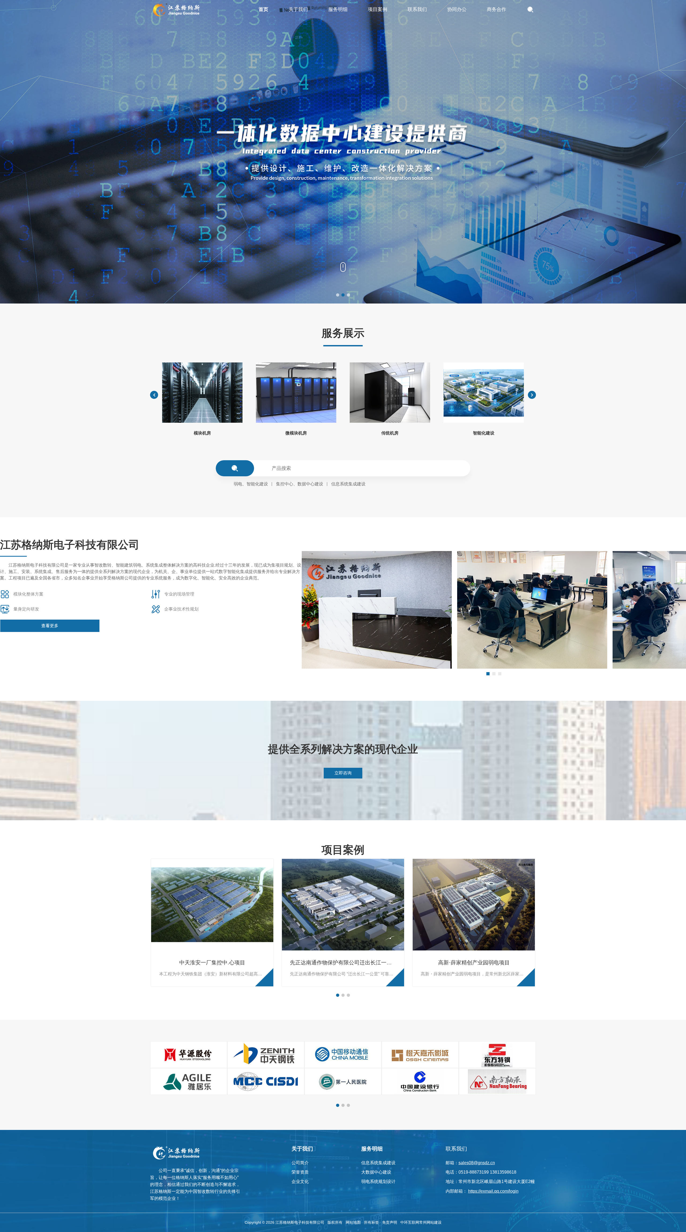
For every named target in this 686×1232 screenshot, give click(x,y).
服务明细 (372, 1149)
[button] (337, 295)
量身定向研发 (26, 609)
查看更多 (49, 625)
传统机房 (389, 433)
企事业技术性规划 (181, 609)
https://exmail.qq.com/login (493, 1191)
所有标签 (371, 1222)
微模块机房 (296, 433)
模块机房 (202, 433)
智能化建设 (483, 433)
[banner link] (343, 152)
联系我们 (456, 1149)
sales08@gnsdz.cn (476, 1162)
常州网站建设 (430, 1222)
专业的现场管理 (179, 594)
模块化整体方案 (28, 594)
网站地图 (353, 1222)
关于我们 (302, 1149)
